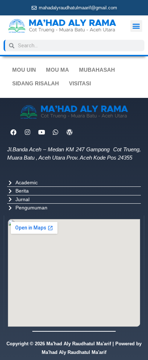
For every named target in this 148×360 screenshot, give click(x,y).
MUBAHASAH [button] (97, 70)
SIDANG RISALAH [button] (35, 83)
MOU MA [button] (57, 70)
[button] (136, 26)
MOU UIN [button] (24, 70)
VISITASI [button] (80, 83)
